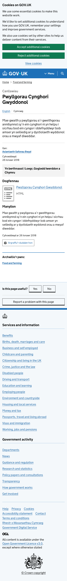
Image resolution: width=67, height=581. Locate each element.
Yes (37, 289)
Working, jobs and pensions (19, 429)
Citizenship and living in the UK (21, 360)
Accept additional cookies (33, 47)
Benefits (7, 335)
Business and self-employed (20, 348)
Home (5, 82)
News (6, 456)
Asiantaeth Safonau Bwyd (16, 151)
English (6, 111)
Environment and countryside (21, 398)
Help (5, 509)
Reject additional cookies (34, 55)
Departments (10, 450)
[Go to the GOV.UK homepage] (15, 73)
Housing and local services (19, 404)
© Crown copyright (33, 573)
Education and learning (17, 385)
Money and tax (11, 410)
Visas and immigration (16, 423)
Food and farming (22, 82)
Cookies (29, 509)
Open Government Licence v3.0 (22, 543)
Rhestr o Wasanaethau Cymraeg (22, 523)
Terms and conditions (15, 518)
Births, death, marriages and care (23, 341)
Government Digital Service (19, 527)
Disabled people (12, 373)
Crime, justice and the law (18, 367)
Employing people (13, 392)
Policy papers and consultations (22, 475)
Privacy (16, 509)
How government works (17, 487)
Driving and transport (15, 379)
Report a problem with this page (33, 302)
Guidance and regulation (18, 462)
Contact (40, 513)
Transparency (11, 481)
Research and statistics (17, 468)
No (51, 289)
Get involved (10, 494)
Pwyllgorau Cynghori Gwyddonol (39, 187)
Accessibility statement (17, 513)
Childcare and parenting (17, 354)
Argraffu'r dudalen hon (20, 242)
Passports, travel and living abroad (24, 417)
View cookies (33, 63)
